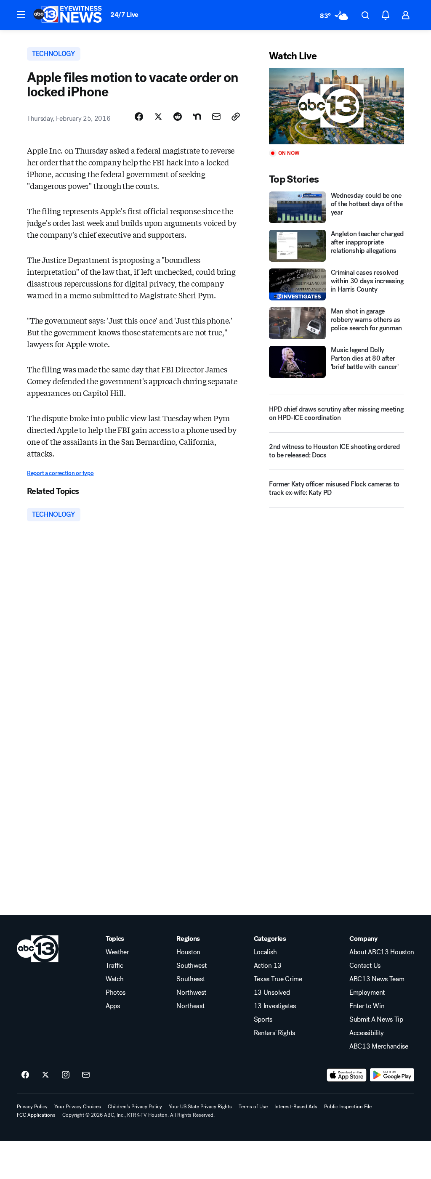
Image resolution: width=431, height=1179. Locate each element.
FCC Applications (36, 1115)
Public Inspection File (348, 1106)
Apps (113, 1006)
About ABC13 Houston (381, 952)
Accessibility (366, 1033)
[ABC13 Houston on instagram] (65, 1075)
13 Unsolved (272, 992)
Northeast (190, 1006)
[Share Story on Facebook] (139, 116)
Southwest (191, 965)
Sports (263, 1019)
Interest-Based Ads (295, 1106)
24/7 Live (124, 14)
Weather (117, 952)
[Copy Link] (236, 116)
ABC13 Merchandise (378, 1046)
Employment (367, 992)
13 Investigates (275, 1006)
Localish (265, 952)
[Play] (336, 106)
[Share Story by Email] (216, 116)
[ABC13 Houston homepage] (67, 15)
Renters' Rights (274, 1033)
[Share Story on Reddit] (177, 116)
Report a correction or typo (60, 473)
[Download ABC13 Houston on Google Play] (392, 1075)
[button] (21, 14)
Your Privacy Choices (77, 1106)
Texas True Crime (278, 979)
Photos (115, 992)
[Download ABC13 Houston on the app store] (347, 1075)
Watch (114, 979)
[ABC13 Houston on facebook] (25, 1075)
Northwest (191, 992)
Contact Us (364, 965)
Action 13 (268, 965)
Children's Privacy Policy (135, 1106)
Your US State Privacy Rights (200, 1106)
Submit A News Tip (376, 1019)
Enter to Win (366, 1006)
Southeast (190, 979)
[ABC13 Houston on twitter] (45, 1075)
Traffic (114, 965)
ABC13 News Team (376, 979)
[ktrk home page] (38, 948)
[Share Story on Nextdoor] (197, 116)
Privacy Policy (32, 1106)
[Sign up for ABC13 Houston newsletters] (85, 1075)
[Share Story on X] (158, 116)
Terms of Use (253, 1106)
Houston (188, 952)
